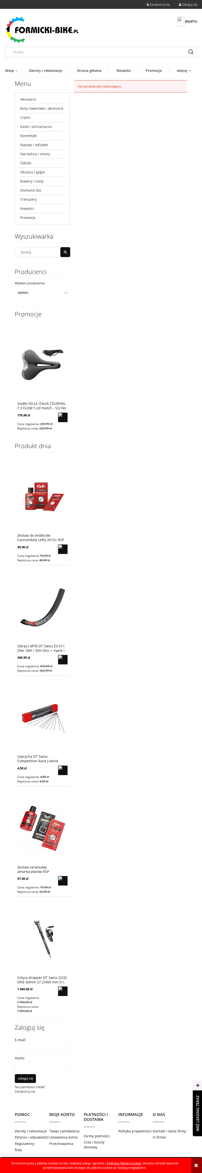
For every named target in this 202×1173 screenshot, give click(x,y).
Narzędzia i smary (35, 154)
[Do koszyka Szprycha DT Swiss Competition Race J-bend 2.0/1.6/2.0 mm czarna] (63, 770)
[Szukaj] (191, 52)
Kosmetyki (28, 135)
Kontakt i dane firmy (169, 1131)
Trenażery (28, 199)
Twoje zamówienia (64, 1131)
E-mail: (20, 1039)
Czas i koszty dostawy (94, 1144)
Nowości (27, 208)
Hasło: (20, 1058)
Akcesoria (28, 99)
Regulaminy (24, 1143)
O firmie (159, 1137)
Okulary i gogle (32, 172)
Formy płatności (97, 1136)
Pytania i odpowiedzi (32, 1137)
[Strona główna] (42, 29)
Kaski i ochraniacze (36, 126)
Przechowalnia (61, 1143)
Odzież (26, 163)
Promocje (27, 217)
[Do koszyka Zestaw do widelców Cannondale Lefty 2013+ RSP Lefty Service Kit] (63, 549)
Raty (18, 1149)
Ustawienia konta (63, 1137)
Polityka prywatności (135, 1131)
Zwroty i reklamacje (31, 1131)
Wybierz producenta (30, 283)
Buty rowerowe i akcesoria (41, 108)
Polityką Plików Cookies (124, 1163)
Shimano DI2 (30, 190)
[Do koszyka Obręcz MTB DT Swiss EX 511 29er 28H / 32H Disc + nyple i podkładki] (63, 660)
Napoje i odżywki (34, 144)
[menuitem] (13, 70)
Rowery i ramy (32, 181)
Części (25, 117)
